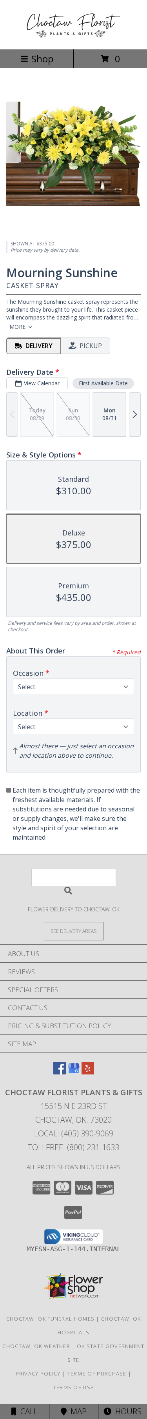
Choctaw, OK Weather (36, 1346)
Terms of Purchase (97, 1373)
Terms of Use (73, 1387)
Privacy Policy (38, 1373)
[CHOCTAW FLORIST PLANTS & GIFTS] (74, 38)
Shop (42, 58)
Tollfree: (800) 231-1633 (73, 1147)
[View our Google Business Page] (73, 1071)
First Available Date (103, 383)
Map (77, 1411)
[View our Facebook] (59, 1071)
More (17, 326)
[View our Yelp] (88, 1071)
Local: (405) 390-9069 (73, 1133)
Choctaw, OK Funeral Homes (50, 1318)
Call (27, 1411)
